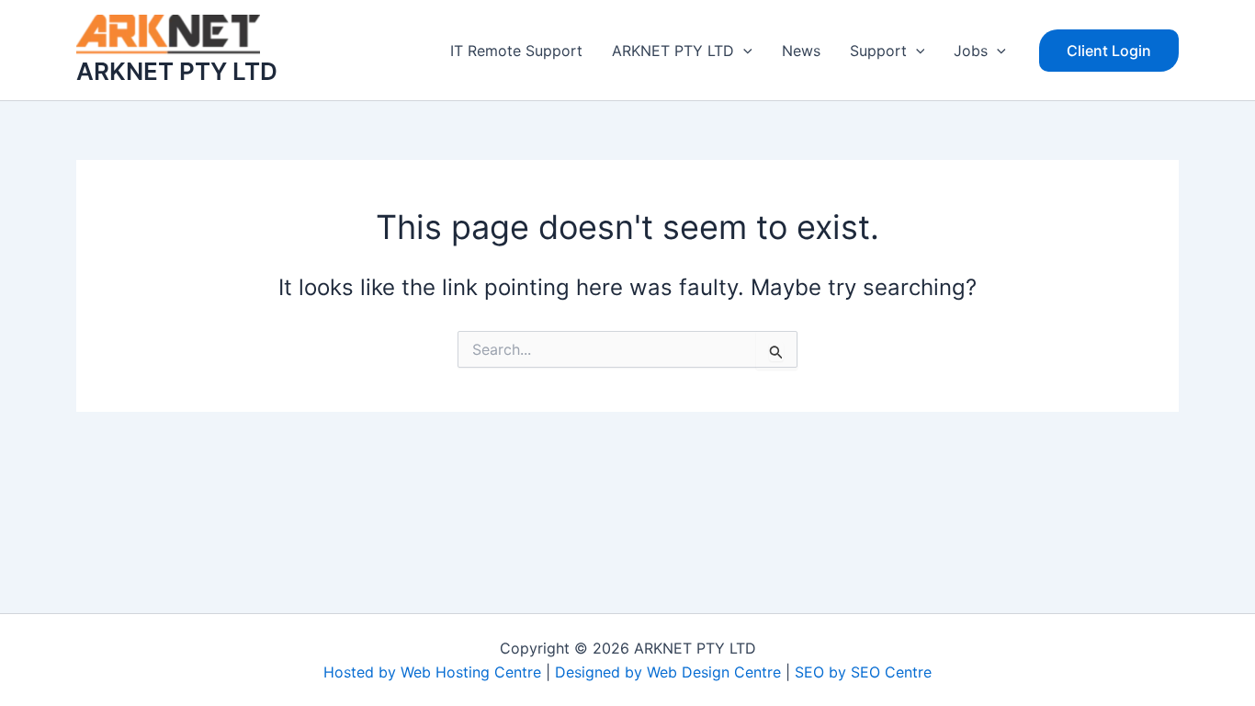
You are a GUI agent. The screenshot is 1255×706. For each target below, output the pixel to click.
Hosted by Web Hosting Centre (432, 672)
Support (878, 50)
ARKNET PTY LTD (176, 71)
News (801, 50)
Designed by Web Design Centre (668, 672)
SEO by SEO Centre (863, 672)
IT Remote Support (516, 50)
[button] (743, 50)
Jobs (971, 50)
